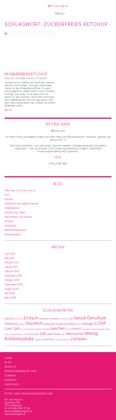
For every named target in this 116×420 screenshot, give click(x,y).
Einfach (31, 318)
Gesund (11, 323)
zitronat (37, 340)
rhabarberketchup (16, 334)
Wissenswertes (13, 234)
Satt (24, 334)
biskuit (16, 319)
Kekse (71, 323)
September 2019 (14, 284)
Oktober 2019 (12, 280)
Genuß (79, 318)
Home (8, 357)
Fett (70, 318)
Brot (7, 194)
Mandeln (38, 329)
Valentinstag (53, 334)
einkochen (44, 318)
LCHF (101, 323)
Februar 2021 (12, 262)
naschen (57, 328)
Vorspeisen (11, 225)
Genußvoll (96, 318)
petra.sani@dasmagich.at (18, 411)
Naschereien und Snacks (18, 216)
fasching (64, 319)
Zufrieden (79, 339)
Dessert (9, 199)
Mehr (8, 110)
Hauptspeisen (12, 207)
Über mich (12, 384)
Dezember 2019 (13, 275)
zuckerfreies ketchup (62, 340)
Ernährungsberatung (21, 371)
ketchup (79, 324)
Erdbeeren (55, 318)
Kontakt (11, 380)
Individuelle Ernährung (55, 323)
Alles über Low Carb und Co (20, 190)
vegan (63, 334)
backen (9, 318)
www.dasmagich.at (15, 413)
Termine (10, 375)
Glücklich (34, 323)
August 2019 (11, 288)
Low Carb (12, 328)
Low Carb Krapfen (27, 329)
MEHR (58, 157)
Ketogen (88, 323)
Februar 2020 (12, 271)
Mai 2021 (9, 258)
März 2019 (10, 297)
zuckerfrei (47, 339)
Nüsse (68, 329)
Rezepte (9, 221)
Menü (59, 13)
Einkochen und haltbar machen (22, 203)
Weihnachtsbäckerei (15, 229)
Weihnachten (75, 334)
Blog (8, 362)
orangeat (101, 329)
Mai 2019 (9, 293)
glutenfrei (21, 324)
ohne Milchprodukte (89, 329)
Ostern (107, 329)
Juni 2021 (10, 253)
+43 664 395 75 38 (18, 408)
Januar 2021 (11, 266)
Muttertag (45, 329)
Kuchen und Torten (15, 212)
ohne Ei (76, 328)
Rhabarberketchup (26, 74)
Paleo (6, 334)
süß (42, 333)
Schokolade (33, 334)
